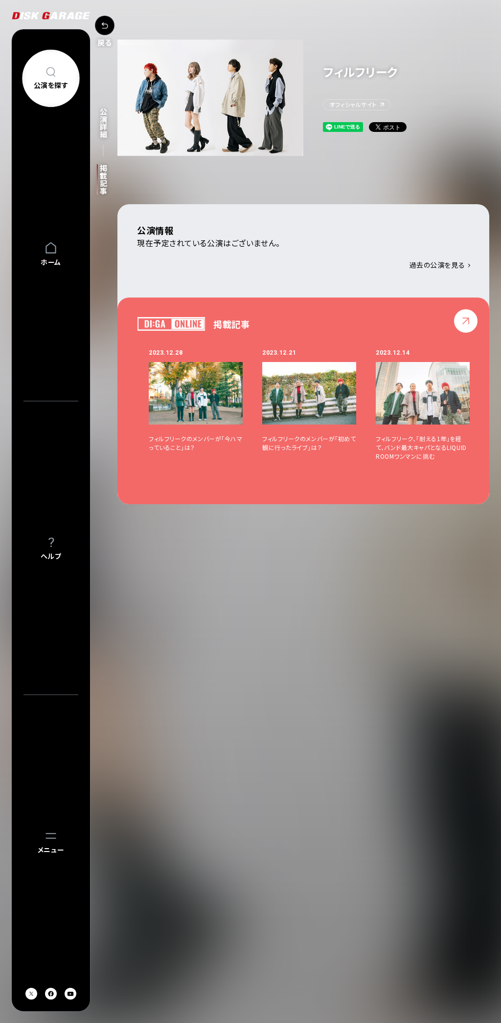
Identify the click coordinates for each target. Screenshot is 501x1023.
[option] (205, 404)
